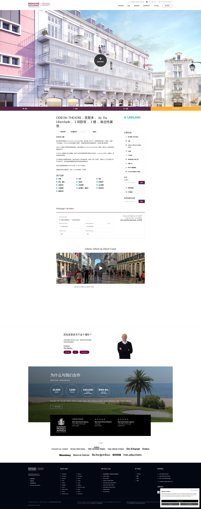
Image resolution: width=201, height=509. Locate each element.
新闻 (138, 480)
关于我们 (156, 5)
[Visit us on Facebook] (158, 492)
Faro (63, 480)
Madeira (64, 485)
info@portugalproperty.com (166, 481)
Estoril (79, 478)
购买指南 (121, 5)
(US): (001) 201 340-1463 (164, 476)
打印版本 (130, 192)
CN (149, 1)
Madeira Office (106, 489)
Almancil (64, 476)
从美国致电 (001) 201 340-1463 (137, 1)
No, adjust (189, 504)
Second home (76, 219)
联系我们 (167, 5)
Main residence (65, 219)
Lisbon (63, 482)
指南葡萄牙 (146, 5)
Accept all (180, 501)
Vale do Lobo (65, 493)
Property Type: (63, 216)
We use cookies (165, 491)
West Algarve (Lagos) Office (109, 482)
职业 (138, 478)
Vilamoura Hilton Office (108, 485)
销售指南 (136, 5)
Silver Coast (65, 489)
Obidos (79, 485)
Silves (79, 489)
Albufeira (64, 474)
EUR (154, 2)
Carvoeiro (80, 476)
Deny (170, 504)
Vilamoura (80, 493)
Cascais (64, 478)
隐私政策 (32, 480)
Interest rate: (62, 230)
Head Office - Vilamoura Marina (110, 474)
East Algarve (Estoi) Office (109, 487)
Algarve (79, 474)
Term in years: (89, 230)
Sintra (63, 491)
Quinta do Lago (81, 487)
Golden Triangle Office (108, 480)
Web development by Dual (34, 505)
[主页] (39, 5)
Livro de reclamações (35, 485)
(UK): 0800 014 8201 (163, 474)
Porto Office (106, 478)
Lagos (79, 480)
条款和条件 (32, 478)
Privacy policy (194, 490)
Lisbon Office (106, 476)
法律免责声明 (33, 483)
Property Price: (63, 223)
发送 (142, 182)
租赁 (129, 5)
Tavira (79, 491)
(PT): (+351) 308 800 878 (164, 478)
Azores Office (106, 491)
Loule (79, 482)
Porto (63, 487)
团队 (138, 476)
